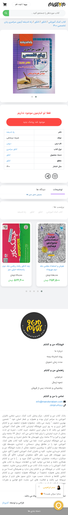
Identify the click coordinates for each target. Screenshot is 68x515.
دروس (8, 143)
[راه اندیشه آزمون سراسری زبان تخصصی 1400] (34, 63)
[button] (36, 96)
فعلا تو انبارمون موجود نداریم (34, 113)
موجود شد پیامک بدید (34, 122)
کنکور (43, 22)
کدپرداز (5, 503)
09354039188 (56, 405)
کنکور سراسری (11, 149)
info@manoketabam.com (49, 402)
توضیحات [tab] (57, 189)
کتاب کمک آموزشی (57, 22)
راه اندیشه (10, 132)
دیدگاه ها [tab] (40, 189)
